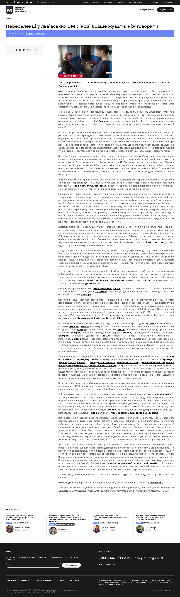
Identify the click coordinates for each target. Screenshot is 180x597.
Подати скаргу (165, 10)
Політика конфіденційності (18, 581)
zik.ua (103, 186)
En (7, 2)
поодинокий (161, 394)
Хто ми (60, 581)
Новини (85, 2)
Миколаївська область (21, 522)
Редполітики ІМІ (44, 581)
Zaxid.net (93, 280)
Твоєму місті (85, 318)
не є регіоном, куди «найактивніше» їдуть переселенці (125, 413)
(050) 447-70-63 (112, 557)
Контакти (74, 581)
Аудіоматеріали (135, 2)
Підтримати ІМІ (147, 10)
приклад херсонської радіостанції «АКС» (132, 463)
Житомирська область (65, 524)
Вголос (151, 323)
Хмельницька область (108, 522)
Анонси (121, 2)
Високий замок (103, 288)
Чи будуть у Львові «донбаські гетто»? (114, 362)
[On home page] (16, 10)
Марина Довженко (35, 34)
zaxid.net (80, 186)
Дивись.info (92, 283)
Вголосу (103, 121)
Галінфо (104, 280)
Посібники (108, 2)
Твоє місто (117, 280)
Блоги (95, 2)
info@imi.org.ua (146, 557)
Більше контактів (107, 565)
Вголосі (110, 318)
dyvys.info (92, 186)
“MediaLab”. (156, 483)
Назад (9, 19)
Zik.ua (116, 288)
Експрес (74, 326)
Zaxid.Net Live (154, 242)
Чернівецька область (151, 522)
